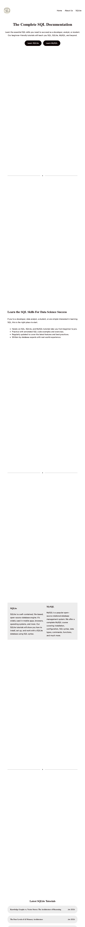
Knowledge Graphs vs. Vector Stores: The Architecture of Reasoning (35, 909)
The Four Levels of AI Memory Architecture (26, 919)
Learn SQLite (33, 43)
